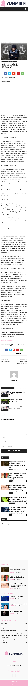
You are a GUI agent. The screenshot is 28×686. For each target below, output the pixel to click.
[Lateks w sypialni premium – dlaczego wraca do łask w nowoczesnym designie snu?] (5, 499)
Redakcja (6, 69)
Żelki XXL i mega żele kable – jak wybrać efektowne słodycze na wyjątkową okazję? (18, 476)
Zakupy (11, 469)
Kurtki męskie (4, 642)
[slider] (5, 345)
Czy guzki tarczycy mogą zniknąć (18, 604)
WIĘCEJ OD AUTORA (20, 388)
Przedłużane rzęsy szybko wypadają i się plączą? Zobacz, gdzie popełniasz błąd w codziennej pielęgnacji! (18, 488)
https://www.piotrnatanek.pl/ (8, 340)
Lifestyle (11, 613)
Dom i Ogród (12, 503)
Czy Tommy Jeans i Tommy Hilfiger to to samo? (22, 363)
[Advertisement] (14, 26)
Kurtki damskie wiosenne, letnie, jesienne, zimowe (13, 633)
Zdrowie (2, 61)
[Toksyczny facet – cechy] (5, 613)
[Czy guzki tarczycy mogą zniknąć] (5, 606)
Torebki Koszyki (5, 637)
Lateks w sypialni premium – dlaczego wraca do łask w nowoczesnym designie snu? (18, 499)
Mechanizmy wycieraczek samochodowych (11, 635)
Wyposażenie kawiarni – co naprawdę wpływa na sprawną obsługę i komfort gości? (17, 464)
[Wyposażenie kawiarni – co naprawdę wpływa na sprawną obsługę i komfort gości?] (5, 463)
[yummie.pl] (14, 3)
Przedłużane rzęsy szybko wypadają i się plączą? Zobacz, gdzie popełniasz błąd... (18, 585)
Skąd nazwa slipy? (5, 361)
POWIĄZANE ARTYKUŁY (8, 388)
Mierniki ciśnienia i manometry (11, 61)
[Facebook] (14, 675)
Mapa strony (14, 681)
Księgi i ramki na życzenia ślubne (9, 640)
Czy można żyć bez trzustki (16, 596)
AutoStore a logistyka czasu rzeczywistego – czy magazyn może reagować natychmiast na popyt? (17, 510)
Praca (11, 515)
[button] (26, 9)
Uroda (11, 493)
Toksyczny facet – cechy (16, 611)
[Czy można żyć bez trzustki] (5, 598)
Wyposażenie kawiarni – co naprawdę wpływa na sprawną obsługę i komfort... (17, 569)
